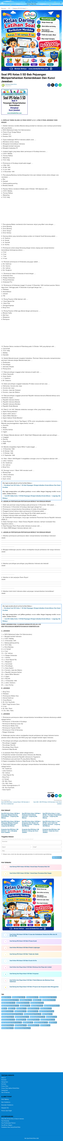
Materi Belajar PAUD (37, 1005)
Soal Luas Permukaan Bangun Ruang (11, 1022)
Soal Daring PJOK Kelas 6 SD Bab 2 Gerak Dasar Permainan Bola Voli (30, 866)
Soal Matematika (28, 1022)
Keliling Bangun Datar (18, 997)
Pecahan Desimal (46, 1008)
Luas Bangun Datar (25, 1000)
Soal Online (52, 1022)
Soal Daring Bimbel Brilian (37, 1017)
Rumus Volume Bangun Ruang (32, 1014)
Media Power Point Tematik (51, 1005)
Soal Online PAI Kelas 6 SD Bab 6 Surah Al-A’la (23, 960)
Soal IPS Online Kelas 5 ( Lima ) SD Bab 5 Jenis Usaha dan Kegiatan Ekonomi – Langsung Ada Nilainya (51, 824)
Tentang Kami (4, 1090)
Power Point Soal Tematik (47, 1011)
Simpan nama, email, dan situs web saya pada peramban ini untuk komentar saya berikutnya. (27, 854)
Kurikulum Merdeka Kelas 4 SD (10, 1000)
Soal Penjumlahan (33, 1025)
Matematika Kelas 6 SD (37, 1002)
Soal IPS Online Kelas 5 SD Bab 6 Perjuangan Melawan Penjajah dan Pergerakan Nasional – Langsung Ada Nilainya (10, 824)
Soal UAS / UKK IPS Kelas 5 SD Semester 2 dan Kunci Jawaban (47, 801)
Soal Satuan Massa (7, 1028)
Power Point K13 (33, 1011)
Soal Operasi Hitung (7, 1025)
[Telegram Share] (56, 85)
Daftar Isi (3, 1077)
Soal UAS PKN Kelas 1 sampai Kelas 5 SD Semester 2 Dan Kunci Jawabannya (15, 801)
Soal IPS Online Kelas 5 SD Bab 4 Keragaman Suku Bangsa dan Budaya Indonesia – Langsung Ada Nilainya (31, 824)
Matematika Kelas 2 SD (49, 1000)
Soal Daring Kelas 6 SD (8, 1019)
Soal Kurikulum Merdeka (47, 1019)
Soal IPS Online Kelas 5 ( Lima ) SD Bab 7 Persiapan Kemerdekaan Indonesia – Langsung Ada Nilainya (52, 816)
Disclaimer (3, 1079)
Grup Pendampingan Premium (8, 1123)
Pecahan (11, 1008)
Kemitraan (3, 1084)
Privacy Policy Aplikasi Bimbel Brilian (10, 1088)
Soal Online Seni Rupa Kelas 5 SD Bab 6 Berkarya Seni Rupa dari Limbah (31, 967)
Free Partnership (5, 1121)
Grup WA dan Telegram (6, 1125)
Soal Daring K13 (51, 1017)
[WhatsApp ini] (60, 85)
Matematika (37, 1000)
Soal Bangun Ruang (8, 1017)
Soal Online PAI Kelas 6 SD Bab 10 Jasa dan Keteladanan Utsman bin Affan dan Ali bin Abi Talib (33, 935)
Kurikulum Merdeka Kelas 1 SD (48, 997)
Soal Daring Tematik (33, 1019)
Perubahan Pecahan (7, 1011)
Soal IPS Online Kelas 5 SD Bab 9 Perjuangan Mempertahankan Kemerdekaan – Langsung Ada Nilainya (10, 816)
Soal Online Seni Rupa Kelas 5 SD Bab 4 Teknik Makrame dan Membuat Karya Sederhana (32, 980)
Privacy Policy (4, 1086)
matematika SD (25, 1005)
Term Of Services (5, 1092)
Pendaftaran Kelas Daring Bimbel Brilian (10, 1127)
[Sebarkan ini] (49, 85)
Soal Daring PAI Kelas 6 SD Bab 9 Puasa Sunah (23, 941)
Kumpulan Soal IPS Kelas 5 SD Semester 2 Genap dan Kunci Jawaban (30, 831)
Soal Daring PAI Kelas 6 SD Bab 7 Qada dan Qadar (24, 954)
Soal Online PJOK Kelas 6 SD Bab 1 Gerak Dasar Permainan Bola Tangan (31, 873)
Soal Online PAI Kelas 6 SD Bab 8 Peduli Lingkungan (25, 947)
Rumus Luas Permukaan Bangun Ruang (12, 1014)
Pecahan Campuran (33, 1008)
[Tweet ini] (52, 85)
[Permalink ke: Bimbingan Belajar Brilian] (3, 85)
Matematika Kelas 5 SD (23, 1002)
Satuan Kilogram (47, 1014)
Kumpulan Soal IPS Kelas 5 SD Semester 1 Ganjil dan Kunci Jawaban (51, 831)
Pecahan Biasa (21, 1008)
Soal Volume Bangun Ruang (22, 1028)
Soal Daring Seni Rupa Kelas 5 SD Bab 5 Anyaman (24, 973)
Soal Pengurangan (20, 1025)
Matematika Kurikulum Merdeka (10, 1005)
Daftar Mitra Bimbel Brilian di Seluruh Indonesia (12, 1118)
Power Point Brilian (20, 1011)
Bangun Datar (6, 997)
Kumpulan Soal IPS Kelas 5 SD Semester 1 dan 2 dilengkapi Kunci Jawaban (9, 831)
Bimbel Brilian (31, 2)
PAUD (4, 1008)
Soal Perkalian (45, 1025)
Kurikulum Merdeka (32, 997)
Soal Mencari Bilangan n (40, 1022)
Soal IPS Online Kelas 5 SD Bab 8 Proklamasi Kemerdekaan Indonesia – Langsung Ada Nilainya (31, 816)
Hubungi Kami (4, 1082)
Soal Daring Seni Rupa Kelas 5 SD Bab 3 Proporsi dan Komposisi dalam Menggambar (34, 986)
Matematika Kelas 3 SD (8, 1002)
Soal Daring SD (21, 1019)
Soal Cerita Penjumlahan (22, 1017)
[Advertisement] (31, 211)
